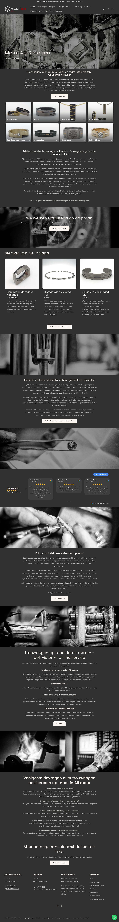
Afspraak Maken (95, 882)
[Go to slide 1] (67, 501)
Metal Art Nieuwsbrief (97, 899)
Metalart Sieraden (14, 918)
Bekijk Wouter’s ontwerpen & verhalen (59, 421)
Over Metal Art (59, 96)
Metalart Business (95, 896)
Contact (59, 724)
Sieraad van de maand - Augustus (21, 293)
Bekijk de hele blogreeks (59, 327)
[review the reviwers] (51, 481)
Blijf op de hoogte (59, 863)
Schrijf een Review (101, 474)
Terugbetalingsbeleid (47, 918)
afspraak (75, 881)
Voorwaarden (94, 892)
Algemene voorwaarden (72, 918)
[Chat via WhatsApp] (114, 917)
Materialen (93, 889)
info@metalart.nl (12, 888)
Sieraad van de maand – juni (96, 293)
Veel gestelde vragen (97, 885)
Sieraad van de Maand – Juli (58, 293)
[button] (46, 7)
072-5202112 (11, 886)
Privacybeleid (36, 918)
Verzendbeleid (85, 918)
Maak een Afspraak (59, 228)
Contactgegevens (59, 918)
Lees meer (40, 497)
